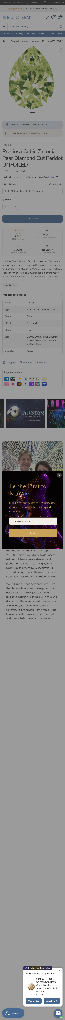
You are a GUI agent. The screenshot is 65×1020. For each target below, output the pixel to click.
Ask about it (51, 1001)
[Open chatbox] (58, 1013)
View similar (33, 1001)
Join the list (33, 532)
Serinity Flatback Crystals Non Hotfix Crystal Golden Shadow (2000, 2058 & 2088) (47, 985)
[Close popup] (60, 970)
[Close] (59, 475)
